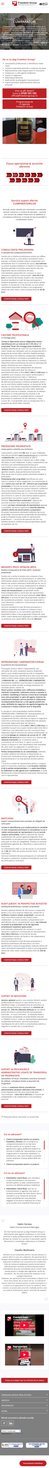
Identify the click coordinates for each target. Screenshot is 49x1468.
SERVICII (5, 1400)
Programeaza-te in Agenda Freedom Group (24, 104)
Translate (20, 1433)
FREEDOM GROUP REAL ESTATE (16, 1395)
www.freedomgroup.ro (28, 455)
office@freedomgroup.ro (24, 95)
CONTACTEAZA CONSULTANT (16, 299)
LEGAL (4, 1411)
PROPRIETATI (7, 1406)
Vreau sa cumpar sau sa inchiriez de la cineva (24, 1380)
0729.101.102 (28, 93)
